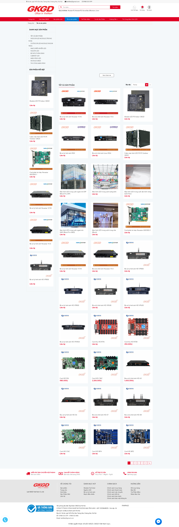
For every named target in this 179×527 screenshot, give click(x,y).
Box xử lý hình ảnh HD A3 (133, 378)
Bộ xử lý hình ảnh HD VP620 (134, 305)
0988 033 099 (87, 1)
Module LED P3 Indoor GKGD (40, 101)
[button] (149, 8)
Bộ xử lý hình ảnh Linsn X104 (101, 153)
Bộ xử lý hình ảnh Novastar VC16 (71, 117)
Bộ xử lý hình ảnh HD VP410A (70, 342)
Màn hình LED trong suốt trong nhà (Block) (104, 231)
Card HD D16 (64, 378)
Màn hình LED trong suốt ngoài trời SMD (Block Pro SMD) (71, 231)
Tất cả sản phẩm (72, 19)
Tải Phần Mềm (85, 19)
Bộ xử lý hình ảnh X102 (67, 153)
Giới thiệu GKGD (44, 19)
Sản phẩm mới (57, 19)
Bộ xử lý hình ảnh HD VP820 (69, 305)
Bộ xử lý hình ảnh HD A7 (100, 415)
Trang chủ (31, 19)
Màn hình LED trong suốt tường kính (104, 192)
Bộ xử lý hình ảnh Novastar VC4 (40, 244)
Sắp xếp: (128, 85)
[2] (149, 463)
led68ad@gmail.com (73, 1)
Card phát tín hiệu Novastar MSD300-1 (39, 173)
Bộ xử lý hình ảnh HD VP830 (39, 279)
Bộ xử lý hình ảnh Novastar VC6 (102, 117)
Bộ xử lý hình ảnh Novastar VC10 (41, 208)
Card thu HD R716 (98, 342)
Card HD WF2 (129, 451)
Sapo (108, 524)
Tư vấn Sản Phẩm (99, 19)
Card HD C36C (97, 378)
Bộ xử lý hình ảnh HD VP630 (101, 305)
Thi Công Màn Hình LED (129, 19)
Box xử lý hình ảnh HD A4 (68, 415)
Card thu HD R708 (130, 342)
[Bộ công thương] (39, 508)
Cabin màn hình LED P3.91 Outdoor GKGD (38, 138)
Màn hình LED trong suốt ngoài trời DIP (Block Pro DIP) (73, 193)
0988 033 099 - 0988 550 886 (68, 516)
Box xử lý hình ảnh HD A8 (133, 415)
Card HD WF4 (97, 451)
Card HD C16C (65, 451)
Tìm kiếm (115, 7)
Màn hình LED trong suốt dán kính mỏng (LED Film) (137, 193)
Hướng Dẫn (113, 19)
